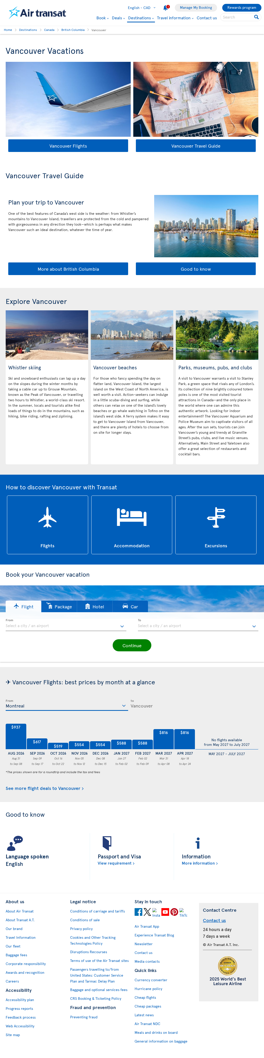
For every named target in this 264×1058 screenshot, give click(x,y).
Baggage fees (16, 954)
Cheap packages (148, 1006)
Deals (117, 17)
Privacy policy (81, 928)
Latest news (144, 1014)
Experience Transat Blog (154, 935)
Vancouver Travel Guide (195, 145)
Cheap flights (145, 997)
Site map (13, 1034)
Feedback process (21, 1017)
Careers (12, 981)
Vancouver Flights (68, 145)
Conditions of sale (85, 919)
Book (101, 17)
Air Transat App (147, 926)
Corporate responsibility (26, 963)
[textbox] (66, 625)
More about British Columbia (68, 269)
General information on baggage (161, 1041)
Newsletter (144, 943)
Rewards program (241, 7)
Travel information (174, 17)
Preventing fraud (83, 1016)
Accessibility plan (20, 999)
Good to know (196, 269)
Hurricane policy (148, 988)
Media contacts (147, 961)
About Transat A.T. (20, 919)
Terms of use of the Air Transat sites (99, 960)
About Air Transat (20, 911)
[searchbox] (240, 17)
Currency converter (151, 979)
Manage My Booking (196, 7)
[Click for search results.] (256, 17)
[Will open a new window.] (138, 912)
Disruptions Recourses (88, 951)
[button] (23, 606)
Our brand (14, 928)
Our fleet (13, 946)
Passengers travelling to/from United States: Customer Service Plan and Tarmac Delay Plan (96, 975)
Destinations (139, 17)
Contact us (207, 17)
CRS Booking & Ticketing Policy (95, 998)
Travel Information (21, 937)
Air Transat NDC (147, 1023)
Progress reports (19, 1008)
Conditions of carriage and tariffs (97, 911)
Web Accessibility (20, 1025)
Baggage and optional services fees (98, 989)
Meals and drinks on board (156, 1032)
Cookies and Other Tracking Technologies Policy (93, 940)
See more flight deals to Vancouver (43, 788)
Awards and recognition (25, 972)
